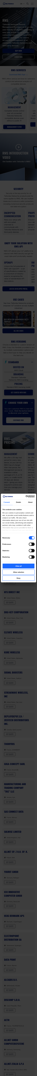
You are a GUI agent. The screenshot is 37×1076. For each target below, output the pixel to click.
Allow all (18, 566)
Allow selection (18, 572)
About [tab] (30, 502)
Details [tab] (18, 502)
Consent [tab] (7, 502)
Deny (18, 578)
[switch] (32, 544)
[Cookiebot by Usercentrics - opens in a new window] (26, 496)
